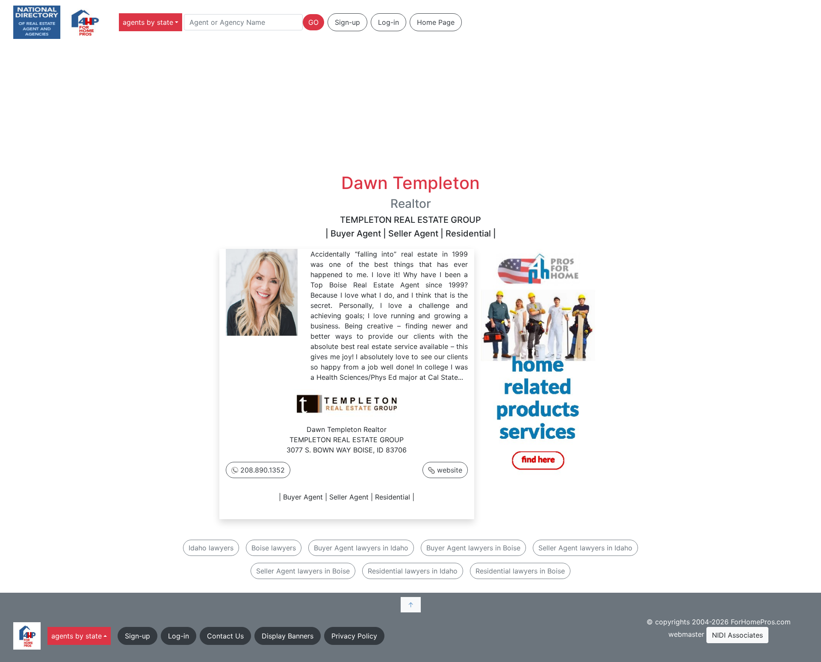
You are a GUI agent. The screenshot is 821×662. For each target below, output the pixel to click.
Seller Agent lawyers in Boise (303, 571)
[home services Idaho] (538, 362)
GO (313, 22)
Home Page (436, 22)
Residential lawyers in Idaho (413, 571)
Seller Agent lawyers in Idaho (585, 548)
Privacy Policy (354, 636)
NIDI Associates (737, 635)
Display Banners (287, 636)
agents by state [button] (148, 22)
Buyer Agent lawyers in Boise (473, 548)
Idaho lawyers (211, 548)
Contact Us (225, 636)
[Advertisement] (410, 108)
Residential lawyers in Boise (520, 571)
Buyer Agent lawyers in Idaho (361, 548)
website (449, 470)
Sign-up (347, 22)
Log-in (388, 22)
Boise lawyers (273, 548)
